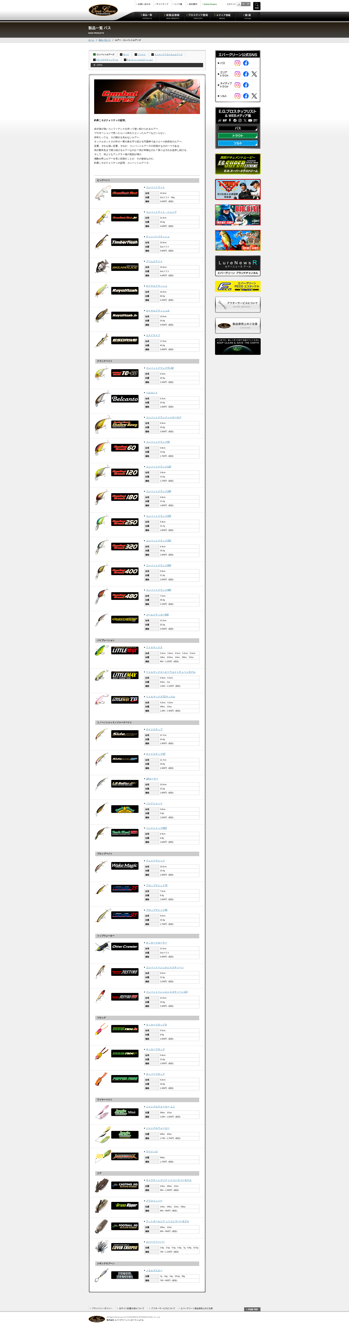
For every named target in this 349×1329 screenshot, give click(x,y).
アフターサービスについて (162, 1308)
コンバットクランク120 (158, 467)
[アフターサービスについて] (238, 310)
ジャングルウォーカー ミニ (160, 1106)
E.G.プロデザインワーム (107, 60)
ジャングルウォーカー (158, 1128)
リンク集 (178, 3)
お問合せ (144, 3)
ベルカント (152, 392)
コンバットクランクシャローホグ (163, 417)
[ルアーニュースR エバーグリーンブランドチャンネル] (238, 274)
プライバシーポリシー (102, 1308)
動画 (247, 16)
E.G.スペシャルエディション (140, 60)
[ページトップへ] (252, 1307)
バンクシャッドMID (156, 828)
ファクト (142, 54)
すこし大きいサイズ (243, 4)
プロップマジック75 (156, 885)
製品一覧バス (105, 40)
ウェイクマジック (155, 860)
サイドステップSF (156, 754)
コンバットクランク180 (158, 491)
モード (126, 54)
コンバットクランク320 (158, 540)
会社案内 (193, 3)
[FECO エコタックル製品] (238, 289)
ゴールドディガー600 (157, 615)
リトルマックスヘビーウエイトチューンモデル (171, 672)
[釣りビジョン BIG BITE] (238, 223)
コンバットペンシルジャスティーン (165, 967)
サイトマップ (162, 3)
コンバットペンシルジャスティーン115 (167, 992)
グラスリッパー (154, 1201)
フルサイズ (248, 4)
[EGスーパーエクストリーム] (238, 172)
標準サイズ (239, 4)
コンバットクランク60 (158, 442)
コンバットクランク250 (158, 516)
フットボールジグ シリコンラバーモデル (167, 1221)
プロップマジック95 (156, 910)
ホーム (91, 40)
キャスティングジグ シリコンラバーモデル (169, 1180)
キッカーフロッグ (155, 1049)
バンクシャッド (154, 803)
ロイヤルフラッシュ (156, 286)
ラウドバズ (152, 1151)
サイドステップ (154, 729)
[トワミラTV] (238, 197)
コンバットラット (155, 187)
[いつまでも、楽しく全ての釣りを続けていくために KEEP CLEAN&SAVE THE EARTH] (238, 352)
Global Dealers (210, 3)
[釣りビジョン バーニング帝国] (238, 248)
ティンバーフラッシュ (158, 236)
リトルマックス (154, 647)
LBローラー (152, 779)
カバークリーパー (155, 1242)
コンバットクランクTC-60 (160, 368)
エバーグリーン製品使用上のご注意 (195, 1308)
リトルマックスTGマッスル (160, 696)
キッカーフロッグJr (156, 1025)
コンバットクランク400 (158, 565)
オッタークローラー (156, 943)
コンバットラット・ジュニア (161, 212)
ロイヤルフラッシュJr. (158, 310)
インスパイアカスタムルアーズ (168, 54)
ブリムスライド (154, 261)
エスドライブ (153, 335)
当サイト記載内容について (132, 1308)
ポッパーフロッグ (155, 1074)
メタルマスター (154, 1270)
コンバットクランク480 (158, 590)
